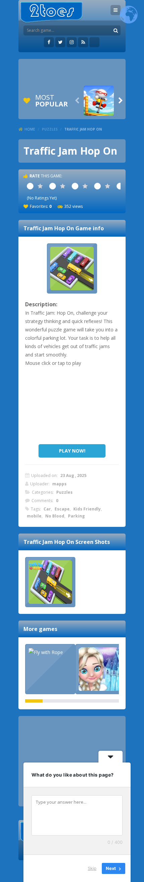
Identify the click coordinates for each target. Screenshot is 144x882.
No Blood (54, 516)
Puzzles (50, 129)
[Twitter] (60, 42)
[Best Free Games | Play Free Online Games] (51, 12)
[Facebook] (49, 42)
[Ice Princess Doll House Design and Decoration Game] (100, 669)
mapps (59, 484)
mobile (34, 516)
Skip (92, 868)
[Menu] (116, 10)
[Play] (99, 101)
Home (29, 129)
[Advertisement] (72, 72)
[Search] (115, 30)
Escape (62, 509)
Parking (76, 516)
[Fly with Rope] (50, 652)
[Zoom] (50, 582)
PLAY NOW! (72, 451)
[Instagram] (72, 42)
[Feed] (83, 42)
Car (47, 509)
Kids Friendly (87, 509)
